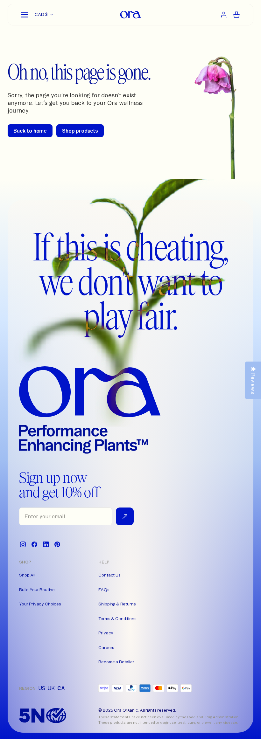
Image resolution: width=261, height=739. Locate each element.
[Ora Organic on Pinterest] (57, 544)
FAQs (103, 589)
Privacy (105, 633)
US (41, 688)
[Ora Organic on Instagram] (23, 544)
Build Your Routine (37, 589)
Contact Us (109, 575)
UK (51, 688)
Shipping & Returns (117, 604)
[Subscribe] (125, 516)
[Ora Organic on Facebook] (34, 544)
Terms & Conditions (117, 618)
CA (61, 688)
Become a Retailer (116, 662)
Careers (106, 647)
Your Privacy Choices (40, 604)
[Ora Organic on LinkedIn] (46, 544)
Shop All (27, 575)
